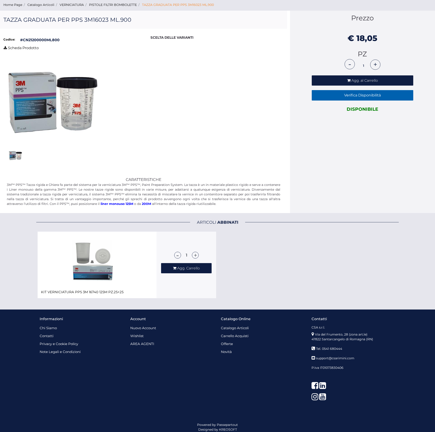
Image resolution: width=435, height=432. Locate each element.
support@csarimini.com (335, 358)
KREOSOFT (228, 429)
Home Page (12, 5)
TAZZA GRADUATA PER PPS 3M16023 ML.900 (178, 5)
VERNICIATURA (72, 5)
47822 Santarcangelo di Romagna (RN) (342, 339)
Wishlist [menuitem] (137, 336)
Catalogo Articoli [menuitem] (235, 328)
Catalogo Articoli (40, 5)
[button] (52, 102)
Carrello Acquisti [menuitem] (235, 336)
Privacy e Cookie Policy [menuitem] (59, 344)
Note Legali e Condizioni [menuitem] (60, 352)
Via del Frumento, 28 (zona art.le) (341, 334)
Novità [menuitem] (226, 352)
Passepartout (227, 425)
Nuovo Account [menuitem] (143, 328)
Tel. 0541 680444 (329, 349)
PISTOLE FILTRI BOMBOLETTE (113, 5)
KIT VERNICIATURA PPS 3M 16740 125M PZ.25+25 (82, 292)
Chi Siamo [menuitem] (48, 328)
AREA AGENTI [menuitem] (142, 344)
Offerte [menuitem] (227, 344)
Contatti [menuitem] (46, 336)
